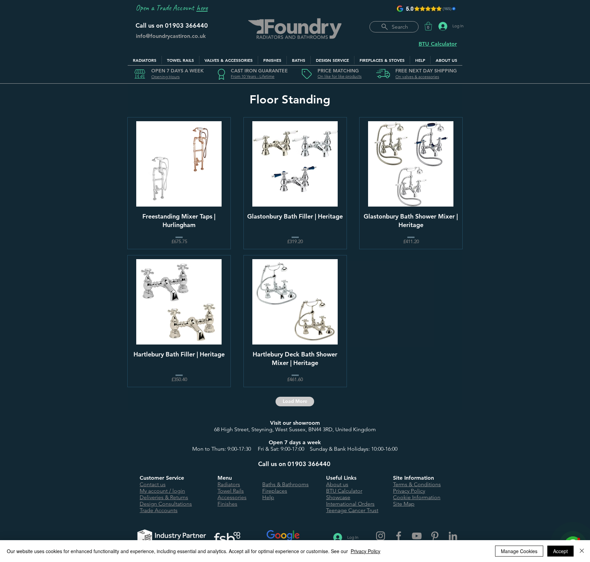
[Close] (582, 551)
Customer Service (162, 478)
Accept (560, 551)
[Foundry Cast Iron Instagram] (381, 536)
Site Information (413, 478)
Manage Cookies (519, 551)
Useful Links (341, 478)
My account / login (162, 491)
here (202, 8)
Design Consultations (166, 504)
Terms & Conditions (417, 484)
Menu (224, 478)
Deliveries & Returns (164, 497)
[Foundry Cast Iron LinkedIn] (453, 536)
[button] (428, 26)
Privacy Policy (409, 491)
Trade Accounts (159, 510)
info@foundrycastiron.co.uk (171, 36)
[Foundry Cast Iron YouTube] (417, 536)
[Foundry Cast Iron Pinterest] (435, 536)
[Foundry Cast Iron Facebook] (399, 536)
